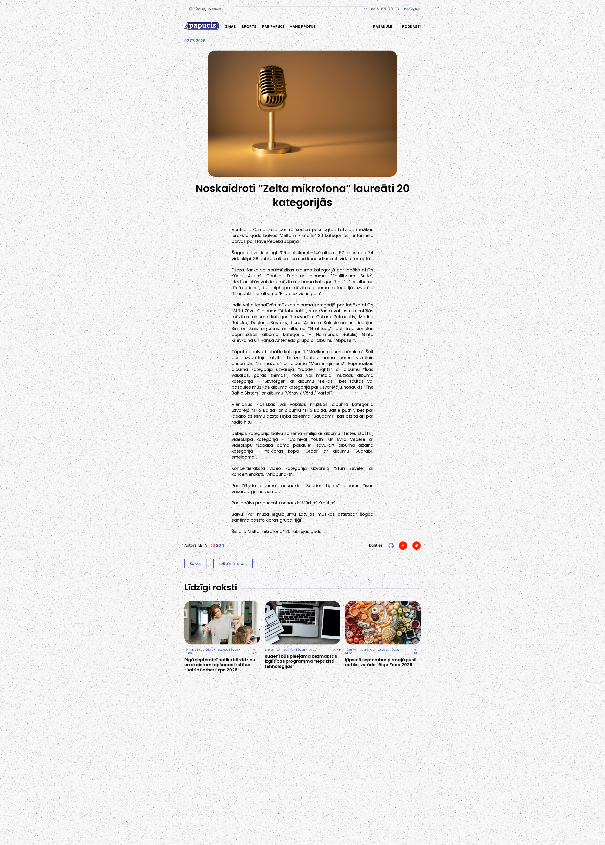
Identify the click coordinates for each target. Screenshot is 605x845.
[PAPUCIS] (201, 26)
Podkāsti (411, 27)
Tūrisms (190, 650)
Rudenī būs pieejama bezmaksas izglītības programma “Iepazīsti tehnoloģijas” (301, 661)
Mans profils (303, 27)
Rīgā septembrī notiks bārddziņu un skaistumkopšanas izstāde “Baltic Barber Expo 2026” (219, 665)
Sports (249, 27)
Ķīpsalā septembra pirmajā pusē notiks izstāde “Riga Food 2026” (380, 662)
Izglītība (288, 650)
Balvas (196, 563)
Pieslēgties (412, 9)
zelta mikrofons (233, 563)
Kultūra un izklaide (213, 650)
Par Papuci (273, 27)
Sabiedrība (272, 650)
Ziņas (230, 27)
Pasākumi (382, 27)
